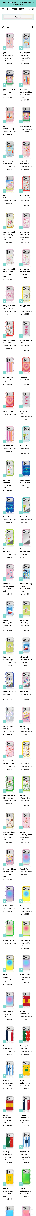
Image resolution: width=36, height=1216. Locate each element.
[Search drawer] (29, 9)
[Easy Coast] (26, 468)
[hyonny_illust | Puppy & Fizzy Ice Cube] (9, 783)
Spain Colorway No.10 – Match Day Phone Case (26, 1012)
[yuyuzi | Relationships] (26, 77)
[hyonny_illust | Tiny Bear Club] (26, 749)
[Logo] (18, 9)
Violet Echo (8, 906)
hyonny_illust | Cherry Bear (9, 762)
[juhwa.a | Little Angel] (26, 608)
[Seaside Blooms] (9, 468)
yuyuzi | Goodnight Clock (8, 54)
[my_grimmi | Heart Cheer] (9, 257)
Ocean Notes (26, 446)
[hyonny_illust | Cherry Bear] (9, 749)
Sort (7, 27)
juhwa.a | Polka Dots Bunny (8, 584)
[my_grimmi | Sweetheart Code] (26, 220)
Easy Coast (25, 480)
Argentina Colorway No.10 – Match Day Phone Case (9, 1081)
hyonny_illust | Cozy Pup (26, 727)
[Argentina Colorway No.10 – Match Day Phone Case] (9, 1068)
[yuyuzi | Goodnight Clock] (9, 41)
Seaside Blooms (6, 481)
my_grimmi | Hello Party (9, 233)
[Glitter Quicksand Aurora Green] (26, 1176)
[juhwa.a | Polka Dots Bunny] (9, 571)
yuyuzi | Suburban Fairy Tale (7, 196)
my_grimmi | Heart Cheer (9, 270)
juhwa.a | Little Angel (25, 621)
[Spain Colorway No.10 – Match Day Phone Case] (26, 999)
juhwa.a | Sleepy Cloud (9, 621)
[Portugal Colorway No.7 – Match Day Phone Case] (26, 1034)
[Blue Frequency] (26, 894)
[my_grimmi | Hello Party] (9, 220)
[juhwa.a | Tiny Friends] (26, 571)
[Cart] (33, 9)
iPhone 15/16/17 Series (8, 59)
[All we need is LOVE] (26, 328)
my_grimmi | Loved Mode (26, 196)
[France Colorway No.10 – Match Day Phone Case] (9, 1034)
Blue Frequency (24, 907)
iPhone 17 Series (8, 732)
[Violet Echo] (9, 894)
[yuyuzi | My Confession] (26, 41)
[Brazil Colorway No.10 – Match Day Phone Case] (26, 1068)
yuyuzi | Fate (9, 89)
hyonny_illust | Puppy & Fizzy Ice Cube (9, 796)
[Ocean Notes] (26, 434)
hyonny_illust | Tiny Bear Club (26, 762)
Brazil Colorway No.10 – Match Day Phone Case (26, 1081)
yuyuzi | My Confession (25, 54)
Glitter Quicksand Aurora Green (26, 1189)
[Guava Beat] (9, 928)
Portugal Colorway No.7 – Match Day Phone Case (26, 1047)
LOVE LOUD (8, 377)
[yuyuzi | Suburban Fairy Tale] (9, 183)
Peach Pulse (25, 869)
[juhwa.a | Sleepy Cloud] (9, 608)
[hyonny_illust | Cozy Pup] (26, 714)
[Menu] (3, 9)
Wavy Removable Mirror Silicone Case (26, 550)
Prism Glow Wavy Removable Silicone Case (9, 727)
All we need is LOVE (26, 341)
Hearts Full (25, 377)
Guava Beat (8, 940)
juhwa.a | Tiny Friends (26, 584)
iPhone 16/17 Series (9, 132)
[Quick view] (4, 48)
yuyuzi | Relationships (26, 90)
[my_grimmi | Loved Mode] (26, 183)
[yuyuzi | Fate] (9, 77)
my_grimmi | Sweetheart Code (26, 233)
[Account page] (7, 9)
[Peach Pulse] (26, 857)
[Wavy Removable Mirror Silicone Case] (26, 537)
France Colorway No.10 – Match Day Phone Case (9, 1047)
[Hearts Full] (26, 365)
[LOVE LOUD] (9, 365)
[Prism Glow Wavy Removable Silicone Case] (9, 714)
